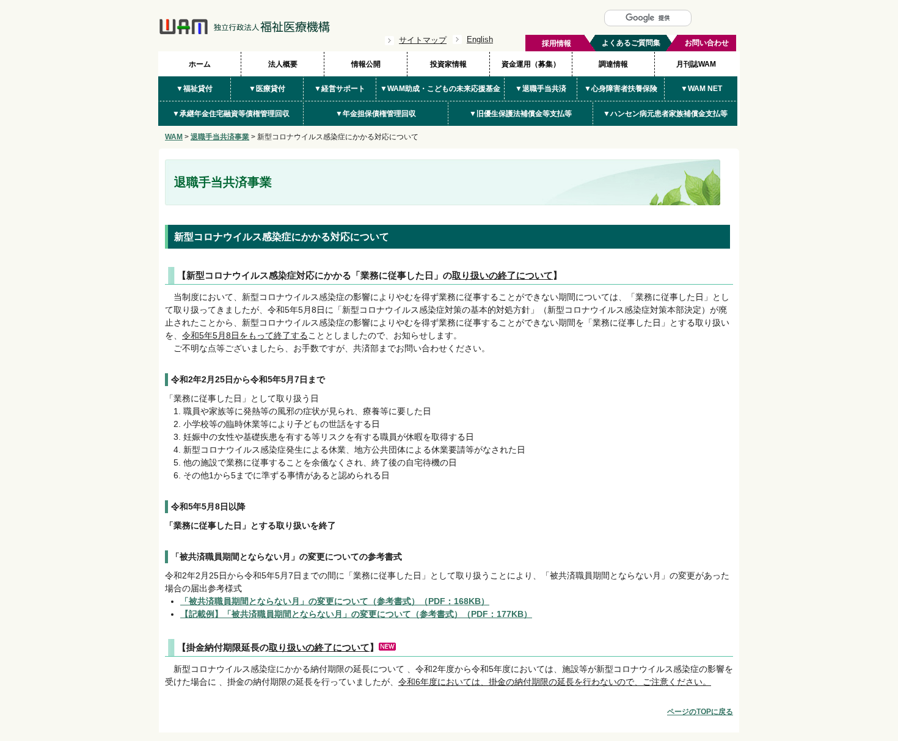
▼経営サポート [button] (339, 88)
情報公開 (366, 64)
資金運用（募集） (531, 64)
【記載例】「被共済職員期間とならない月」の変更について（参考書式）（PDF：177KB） (356, 614)
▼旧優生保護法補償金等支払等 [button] (520, 113)
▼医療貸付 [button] (267, 88)
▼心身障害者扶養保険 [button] (620, 88)
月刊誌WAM (696, 64)
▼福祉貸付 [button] (194, 88)
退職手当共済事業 (220, 137)
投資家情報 (448, 64)
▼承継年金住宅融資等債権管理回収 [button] (231, 113)
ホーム (200, 64)
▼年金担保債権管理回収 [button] (375, 113)
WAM (174, 137)
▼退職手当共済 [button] (540, 88)
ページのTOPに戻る (700, 711)
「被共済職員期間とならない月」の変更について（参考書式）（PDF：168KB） (334, 601)
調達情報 (613, 64)
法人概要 (283, 64)
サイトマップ (423, 40)
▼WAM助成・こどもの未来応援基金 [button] (440, 88)
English (480, 39)
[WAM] (244, 31)
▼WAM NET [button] (701, 88)
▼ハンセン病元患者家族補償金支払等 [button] (665, 113)
